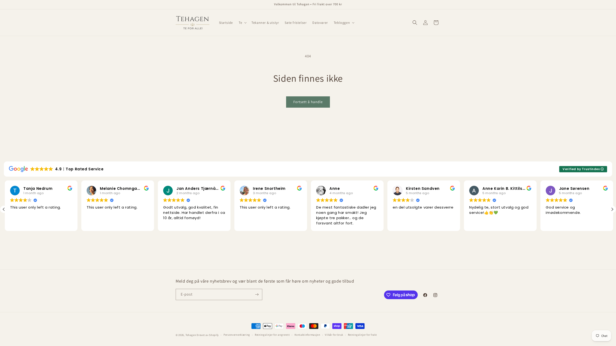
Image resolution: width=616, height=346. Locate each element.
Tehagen (191, 335)
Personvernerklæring (237, 334)
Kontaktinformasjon (307, 334)
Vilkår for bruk (334, 334)
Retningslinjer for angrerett (272, 334)
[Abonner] (256, 294)
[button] (242, 23)
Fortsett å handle (308, 101)
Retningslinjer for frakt (362, 334)
